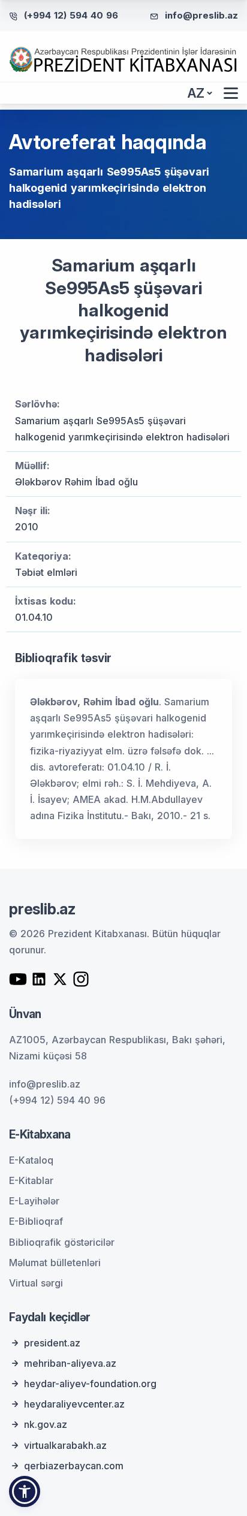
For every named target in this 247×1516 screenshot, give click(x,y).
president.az (52, 1343)
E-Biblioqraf (36, 1221)
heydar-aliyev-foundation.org (90, 1384)
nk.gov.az (45, 1424)
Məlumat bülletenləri (55, 1263)
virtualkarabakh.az (65, 1445)
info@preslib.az (201, 15)
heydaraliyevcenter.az (74, 1404)
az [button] (196, 93)
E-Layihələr (34, 1201)
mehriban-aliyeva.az (70, 1363)
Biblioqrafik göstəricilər (62, 1242)
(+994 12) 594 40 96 (71, 15)
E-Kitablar (31, 1180)
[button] (24, 1491)
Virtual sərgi (36, 1283)
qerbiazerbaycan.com (73, 1466)
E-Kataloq (31, 1160)
